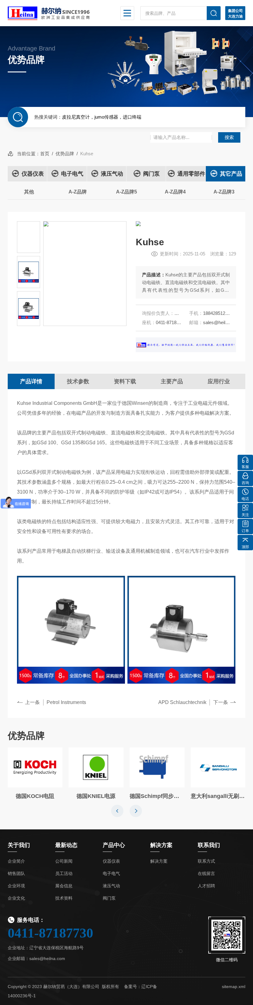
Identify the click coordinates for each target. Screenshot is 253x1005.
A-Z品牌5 (126, 191)
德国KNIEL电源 (96, 796)
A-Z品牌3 (224, 191)
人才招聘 (206, 885)
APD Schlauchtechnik (182, 702)
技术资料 (64, 898)
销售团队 (16, 873)
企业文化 (16, 898)
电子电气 (72, 174)
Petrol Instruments (66, 702)
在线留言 (206, 873)
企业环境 (16, 885)
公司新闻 (64, 861)
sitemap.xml (233, 986)
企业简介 (16, 861)
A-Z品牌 (77, 191)
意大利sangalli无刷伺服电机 (218, 796)
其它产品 (231, 174)
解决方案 (159, 861)
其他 (29, 191)
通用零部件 (191, 174)
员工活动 (64, 873)
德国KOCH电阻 (35, 796)
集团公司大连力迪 (235, 13)
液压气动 (112, 174)
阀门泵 (151, 174)
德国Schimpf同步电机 (157, 796)
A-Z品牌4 (175, 191)
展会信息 (64, 885)
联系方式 (206, 861)
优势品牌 (65, 153)
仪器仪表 (33, 174)
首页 (44, 153)
